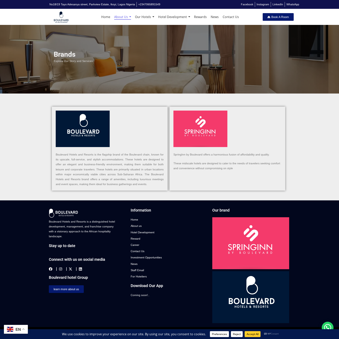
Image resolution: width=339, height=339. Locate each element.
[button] (328, 328)
